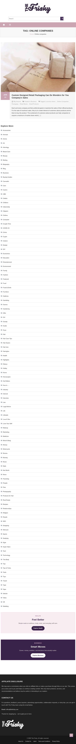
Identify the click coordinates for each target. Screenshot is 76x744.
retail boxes (24, 104)
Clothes (5, 215)
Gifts (4, 313)
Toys (4, 576)
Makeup (5, 428)
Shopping (6, 525)
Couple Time (7, 224)
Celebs (5, 198)
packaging (15, 104)
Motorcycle (6, 449)
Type (4, 585)
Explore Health (38, 628)
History (5, 364)
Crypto (5, 236)
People (5, 483)
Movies (5, 453)
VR (4, 602)
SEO (4, 521)
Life (4, 411)
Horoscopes (6, 377)
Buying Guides (7, 177)
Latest (34, 741)
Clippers (5, 211)
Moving (5, 457)
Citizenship (6, 207)
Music (5, 462)
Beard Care (6, 151)
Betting (5, 160)
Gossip (5, 321)
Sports (5, 534)
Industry (5, 389)
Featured (6, 279)
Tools (4, 572)
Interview (6, 398)
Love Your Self (7, 423)
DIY (4, 249)
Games (5, 304)
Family (5, 270)
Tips (4, 564)
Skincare (5, 530)
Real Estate (6, 500)
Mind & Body (7, 440)
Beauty (5, 156)
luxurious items (50, 101)
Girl (4, 317)
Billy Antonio (17, 101)
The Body (6, 559)
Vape (4, 589)
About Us (20, 741)
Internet (5, 394)
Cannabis (6, 181)
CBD (4, 194)
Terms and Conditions (44, 741)
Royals (5, 517)
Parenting (6, 479)
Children (5, 202)
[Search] (61, 18)
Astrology (6, 147)
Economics (6, 253)
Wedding (6, 606)
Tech (4, 551)
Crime (5, 232)
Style (4, 542)
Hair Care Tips (7, 338)
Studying (5, 538)
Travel (5, 581)
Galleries (6, 296)
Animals (5, 134)
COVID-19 (6, 228)
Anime (5, 139)
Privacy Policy (56, 741)
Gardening (6, 309)
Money (5, 445)
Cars (4, 185)
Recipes (5, 504)
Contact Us (28, 741)
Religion (5, 513)
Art (4, 143)
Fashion (5, 275)
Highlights (6, 360)
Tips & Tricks (7, 568)
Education (6, 258)
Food (4, 283)
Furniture (6, 292)
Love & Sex (6, 419)
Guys (4, 330)
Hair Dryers (6, 343)
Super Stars (6, 547)
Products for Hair (8, 496)
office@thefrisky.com (12, 709)
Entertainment (7, 262)
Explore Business (38, 655)
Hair (4, 334)
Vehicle (5, 593)
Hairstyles (6, 351)
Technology (6, 555)
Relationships (7, 508)
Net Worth (6, 470)
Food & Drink (7, 287)
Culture (5, 241)
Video (5, 598)
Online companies (63, 101)
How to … (6, 385)
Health (5, 355)
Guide (5, 326)
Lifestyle (5, 415)
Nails (4, 466)
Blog (4, 168)
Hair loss (5, 347)
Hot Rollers (6, 381)
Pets (4, 487)
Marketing (6, 432)
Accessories (6, 130)
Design (5, 245)
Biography (6, 164)
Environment (7, 266)
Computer (6, 219)
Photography (7, 491)
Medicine (6, 436)
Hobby (5, 368)
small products (34, 104)
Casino (5, 190)
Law (4, 402)
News (4, 474)
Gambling (6, 300)
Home (5, 372)
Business (34, 101)
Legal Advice (7, 406)
